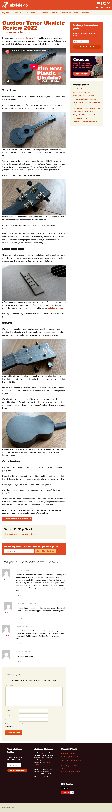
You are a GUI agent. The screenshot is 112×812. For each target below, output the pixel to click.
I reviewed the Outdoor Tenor (26, 38)
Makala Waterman (55, 308)
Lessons (17, 12)
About (96, 8)
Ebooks (34, 12)
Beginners (6, 12)
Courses (44, 12)
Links (101, 8)
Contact (107, 8)
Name (8, 710)
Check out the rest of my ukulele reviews (19, 534)
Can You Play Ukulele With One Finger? (85, 99)
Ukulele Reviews (24, 32)
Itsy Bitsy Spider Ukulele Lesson (83, 111)
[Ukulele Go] (12, 5)
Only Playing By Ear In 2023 (81, 92)
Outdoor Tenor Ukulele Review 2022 (33, 25)
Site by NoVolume (8, 808)
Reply (20, 596)
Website (8, 720)
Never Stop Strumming (80, 89)
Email (8, 715)
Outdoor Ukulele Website (17, 519)
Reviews (85, 12)
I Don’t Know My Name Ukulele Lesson (85, 122)
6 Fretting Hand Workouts (81, 118)
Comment (9, 685)
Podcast (54, 12)
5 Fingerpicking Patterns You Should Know (86, 108)
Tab (26, 12)
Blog (76, 12)
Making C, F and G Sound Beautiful (84, 115)
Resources (66, 12)
